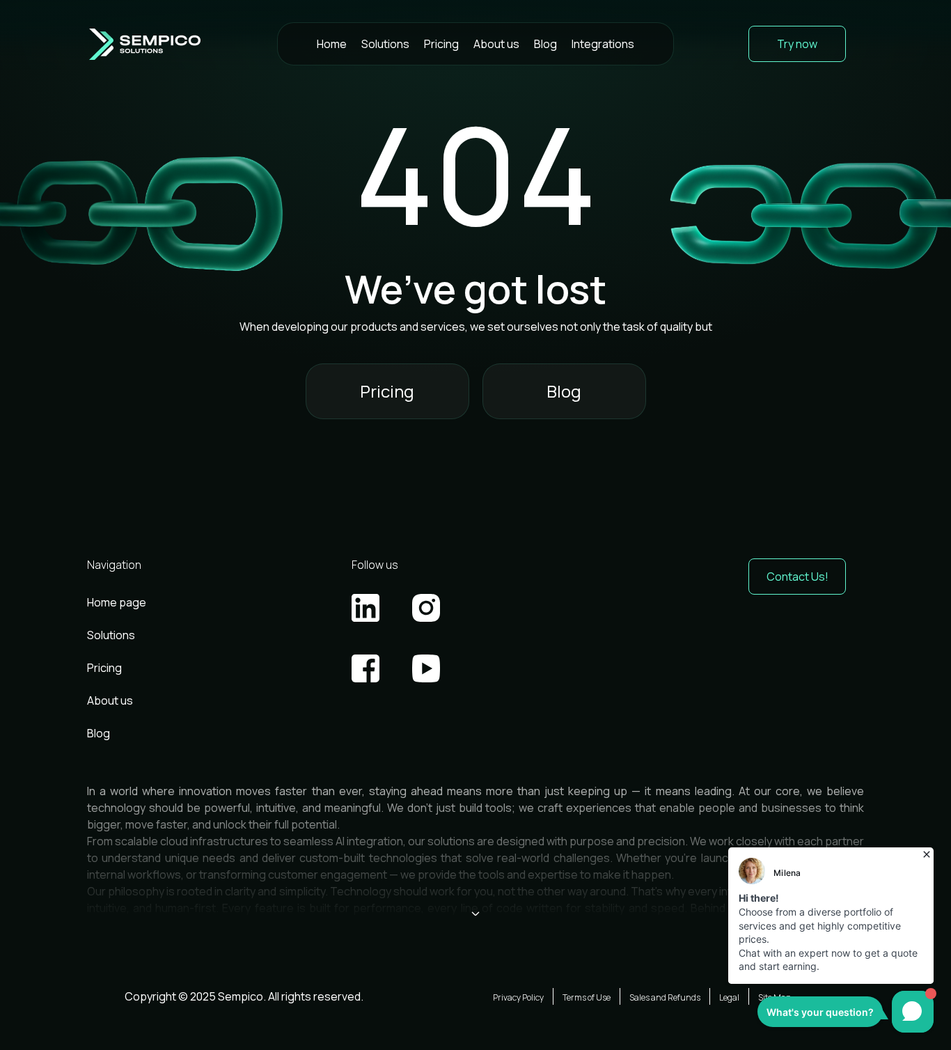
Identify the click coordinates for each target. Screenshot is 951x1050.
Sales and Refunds (664, 997)
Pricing (441, 44)
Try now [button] (797, 44)
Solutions (385, 44)
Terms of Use (587, 997)
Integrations (603, 44)
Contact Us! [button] (797, 576)
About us (496, 44)
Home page (116, 602)
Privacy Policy (518, 997)
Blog (545, 44)
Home (332, 44)
